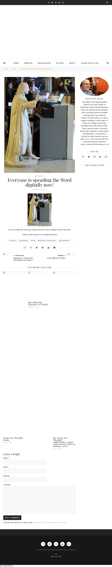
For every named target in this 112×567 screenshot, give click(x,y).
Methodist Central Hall (47, 240)
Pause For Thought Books (13, 438)
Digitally (12, 240)
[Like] (25, 247)
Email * (6, 467)
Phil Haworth (64, 240)
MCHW (33, 240)
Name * (6, 458)
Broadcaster (44, 63)
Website (6, 476)
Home (16, 63)
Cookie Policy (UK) (90, 63)
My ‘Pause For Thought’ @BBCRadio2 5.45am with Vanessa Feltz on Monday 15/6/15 (64, 442)
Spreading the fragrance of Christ (38, 303)
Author (60, 63)
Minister (28, 63)
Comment (7, 485)
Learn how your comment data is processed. (50, 522)
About (72, 63)
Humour (13, 69)
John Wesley (23, 240)
